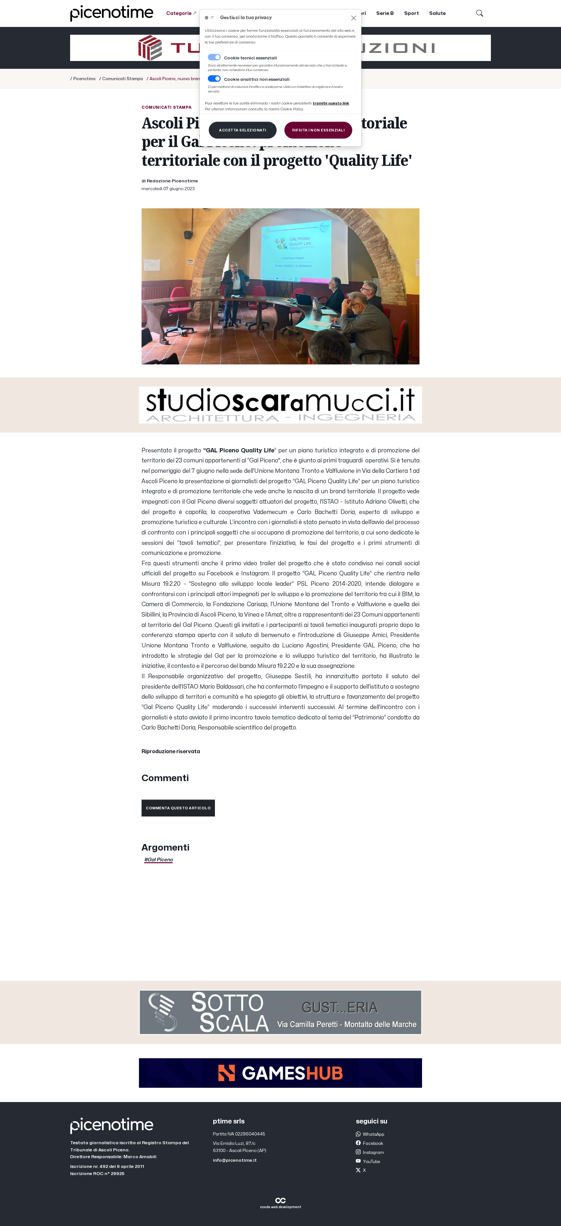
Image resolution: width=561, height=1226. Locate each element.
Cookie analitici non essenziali (257, 79)
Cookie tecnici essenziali (250, 58)
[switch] (214, 78)
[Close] (354, 18)
